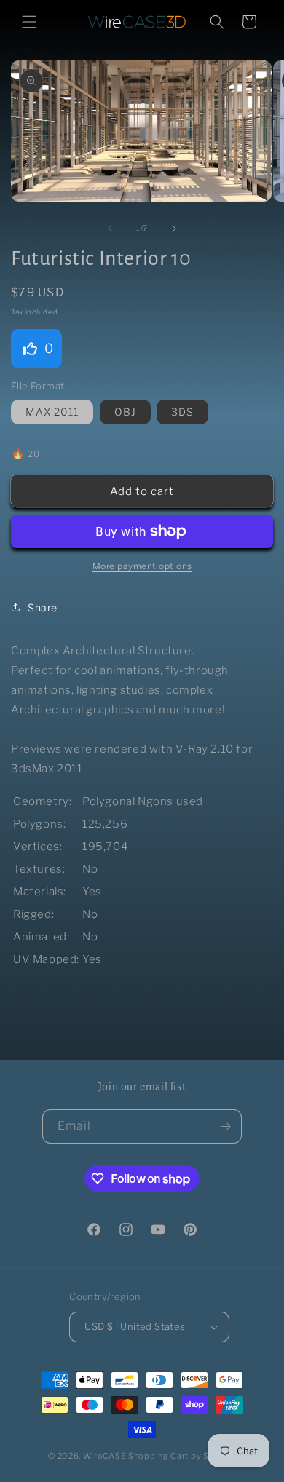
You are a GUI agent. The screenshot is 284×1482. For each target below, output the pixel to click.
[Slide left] (110, 229)
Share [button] (43, 607)
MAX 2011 (52, 411)
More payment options (142, 565)
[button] (29, 22)
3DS (182, 411)
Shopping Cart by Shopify (182, 1456)
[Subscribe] (225, 1126)
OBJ (125, 411)
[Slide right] (174, 229)
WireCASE (105, 1456)
